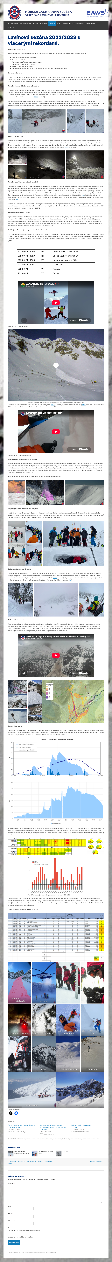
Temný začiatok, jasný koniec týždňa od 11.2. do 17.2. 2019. (21, 1126)
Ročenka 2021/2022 (97, 1161)
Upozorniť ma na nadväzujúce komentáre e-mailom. (24, 1230)
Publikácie (11, 28)
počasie (55, 1139)
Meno (10, 1206)
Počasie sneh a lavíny (40, 23)
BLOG (36, 97)
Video (58, 23)
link (70, 580)
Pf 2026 (65, 1151)
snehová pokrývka (76, 1139)
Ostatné (52, 23)
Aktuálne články (13, 23)
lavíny (43, 1139)
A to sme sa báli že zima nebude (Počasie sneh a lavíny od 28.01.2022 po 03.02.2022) (54, 1127)
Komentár (11, 1184)
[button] (15, 121)
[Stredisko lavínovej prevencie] (56, 12)
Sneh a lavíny (66, 1139)
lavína (29, 1139)
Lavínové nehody (25, 23)
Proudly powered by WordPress (18, 1252)
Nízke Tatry (49, 1139)
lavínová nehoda (36, 1139)
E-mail (10, 1213)
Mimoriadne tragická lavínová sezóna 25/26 (21, 1152)
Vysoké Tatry (85, 1139)
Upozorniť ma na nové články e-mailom (20, 1237)
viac (83, 195)
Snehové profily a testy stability (85, 23)
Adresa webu (12, 1221)
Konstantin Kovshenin (49, 1252)
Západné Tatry (94, 1139)
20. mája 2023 (20, 49)
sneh (59, 1139)
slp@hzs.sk (11, 49)
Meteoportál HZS (68, 23)
